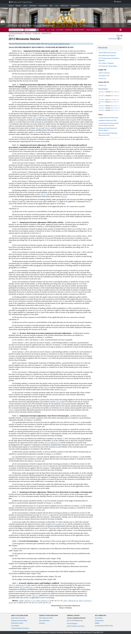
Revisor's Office (79, 30)
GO (37, 30)
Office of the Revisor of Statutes (31, 25)
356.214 (36, 118)
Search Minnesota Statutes (107, 52)
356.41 (12, 35)
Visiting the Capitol (17, 623)
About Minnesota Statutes (107, 55)
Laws (48, 30)
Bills (51, 5)
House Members (44, 620)
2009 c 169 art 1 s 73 (27, 601)
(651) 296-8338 (72, 620)
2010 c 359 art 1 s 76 (43, 601)
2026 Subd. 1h (102, 99)
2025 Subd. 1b (102, 108)
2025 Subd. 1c (102, 110)
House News (99, 618)
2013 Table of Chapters (106, 63)
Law (56, 5)
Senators (42, 623)
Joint (24, 5)
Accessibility (15, 626)
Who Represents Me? (46, 618)
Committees (43, 5)
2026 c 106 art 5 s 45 (113, 99)
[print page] (120, 29)
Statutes (42, 30)
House (11, 5)
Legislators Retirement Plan (107, 120)
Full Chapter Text (104, 75)
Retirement (28, 33)
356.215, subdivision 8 (17, 585)
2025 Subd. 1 (102, 105)
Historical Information (18, 618)
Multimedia (64, 5)
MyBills (97, 623)
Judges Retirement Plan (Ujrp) (108, 117)
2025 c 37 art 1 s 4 (114, 105)
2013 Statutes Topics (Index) (108, 66)
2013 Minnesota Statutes (16, 33)
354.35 (58, 402)
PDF (120, 39)
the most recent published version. (59, 44)
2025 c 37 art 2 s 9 (115, 108)
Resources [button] (102, 47)
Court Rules (59, 30)
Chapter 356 (36, 33)
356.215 (45, 118)
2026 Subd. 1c (102, 91)
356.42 (118, 35)
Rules (53, 30)
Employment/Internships (19, 620)
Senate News (99, 620)
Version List (102, 78)
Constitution (68, 30)
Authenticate (112, 39)
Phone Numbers (72, 623)
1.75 (49, 515)
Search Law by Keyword (93, 30)
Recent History (103, 89)
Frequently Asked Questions (20, 628)
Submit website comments (76, 626)
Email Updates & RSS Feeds (104, 626)
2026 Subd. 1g (102, 95)
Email (81, 620)
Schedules (32, 5)
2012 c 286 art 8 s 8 (70, 601)
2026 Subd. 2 (102, 102)
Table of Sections (104, 73)
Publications (75, 5)
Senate (18, 5)
